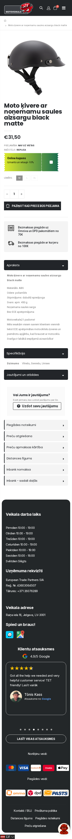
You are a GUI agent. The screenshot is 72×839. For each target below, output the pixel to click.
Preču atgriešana (19, 436)
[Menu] (63, 8)
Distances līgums (19, 458)
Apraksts (13, 265)
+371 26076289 (27, 591)
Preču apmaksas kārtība (25, 447)
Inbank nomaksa (19, 469)
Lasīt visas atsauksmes (36, 739)
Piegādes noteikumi (21, 425)
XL (34, 178)
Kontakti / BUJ (23, 811)
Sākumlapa (5, 20)
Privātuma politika (46, 811)
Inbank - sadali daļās (22, 480)
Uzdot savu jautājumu (39, 406)
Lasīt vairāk (30, 685)
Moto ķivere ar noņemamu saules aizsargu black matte (33, 114)
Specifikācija (16, 353)
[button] (20, 729)
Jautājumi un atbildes (23, 375)
